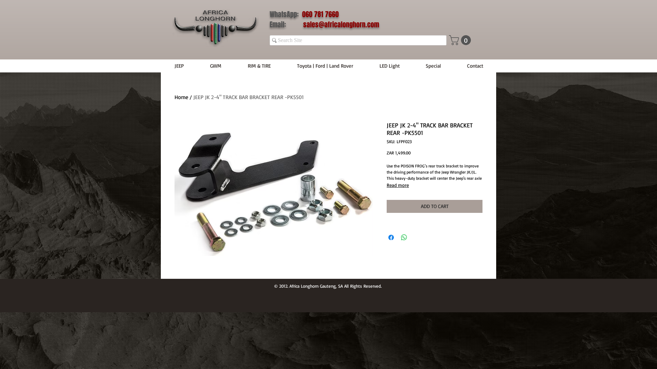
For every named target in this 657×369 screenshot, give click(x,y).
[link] (461, 40)
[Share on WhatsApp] (404, 237)
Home (181, 97)
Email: (286, 24)
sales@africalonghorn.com (341, 24)
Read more (398, 185)
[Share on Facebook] (391, 237)
